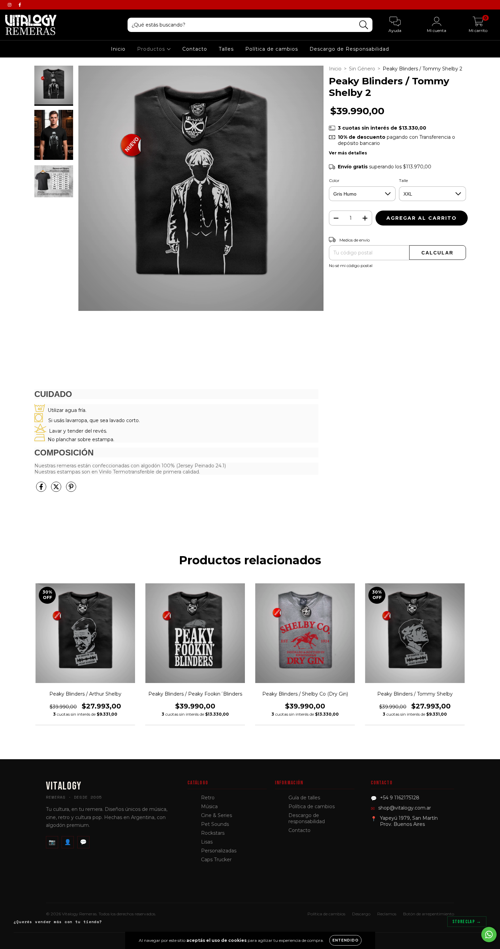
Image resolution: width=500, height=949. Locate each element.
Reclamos (386, 913)
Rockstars (212, 833)
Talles (226, 49)
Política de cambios (271, 49)
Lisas (207, 842)
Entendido (345, 940)
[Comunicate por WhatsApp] (489, 934)
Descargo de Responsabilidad (349, 49)
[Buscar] (364, 25)
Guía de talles (304, 798)
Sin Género (362, 69)
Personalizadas (218, 851)
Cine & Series (216, 815)
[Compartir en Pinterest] (71, 489)
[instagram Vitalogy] (10, 5)
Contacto (194, 49)
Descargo (361, 913)
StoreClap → (466, 922)
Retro (208, 798)
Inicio (118, 49)
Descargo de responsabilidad (306, 818)
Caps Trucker (216, 859)
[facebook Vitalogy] (19, 5)
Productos (152, 49)
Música (209, 806)
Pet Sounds (215, 824)
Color (334, 180)
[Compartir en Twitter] (57, 489)
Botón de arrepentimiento (428, 913)
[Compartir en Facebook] (42, 489)
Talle (403, 180)
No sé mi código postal (350, 265)
